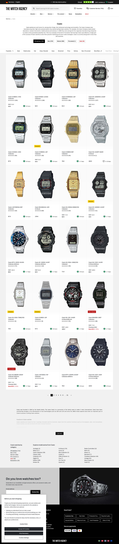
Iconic (60, 450)
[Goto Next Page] (71, 395)
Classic (35, 454)
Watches (8, 19)
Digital (35, 458)
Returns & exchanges (82, 520)
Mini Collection (63, 452)
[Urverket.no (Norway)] (108, 540)
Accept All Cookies (23, 529)
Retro (86, 450)
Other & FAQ (106, 520)
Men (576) (50, 41)
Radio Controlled (89, 448)
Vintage (86, 458)
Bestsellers (78, 14)
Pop (60, 458)
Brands (32, 14)
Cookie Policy (24, 524)
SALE (87, 14)
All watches (13, 451)
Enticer (35, 462)
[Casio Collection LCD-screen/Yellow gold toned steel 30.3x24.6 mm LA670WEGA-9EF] (19, 184)
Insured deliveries (70, 520)
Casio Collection (37, 452)
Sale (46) (82, 41)
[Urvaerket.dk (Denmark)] (102, 540)
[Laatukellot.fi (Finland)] (105, 540)
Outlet (60, 454)
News (70, 14)
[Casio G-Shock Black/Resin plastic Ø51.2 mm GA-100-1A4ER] (73, 295)
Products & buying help (94, 516)
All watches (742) (39, 41)
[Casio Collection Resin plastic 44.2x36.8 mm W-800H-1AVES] (46, 74)
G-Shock (61, 448)
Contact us (46, 513)
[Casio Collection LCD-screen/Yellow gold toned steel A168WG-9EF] (73, 129)
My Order (82, 516)
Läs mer (59, 433)
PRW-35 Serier (63, 456)
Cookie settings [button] (47, 524)
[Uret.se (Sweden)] (99, 540)
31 (67, 395)
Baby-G (35, 450)
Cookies (45, 522)
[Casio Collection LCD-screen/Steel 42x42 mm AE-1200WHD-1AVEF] (99, 74)
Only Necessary (23, 533)
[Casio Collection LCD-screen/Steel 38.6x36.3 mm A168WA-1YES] (19, 74)
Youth (86, 462)
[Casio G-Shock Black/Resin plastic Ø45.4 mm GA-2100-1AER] (99, 352)
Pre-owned (60, 14)
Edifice (35, 460)
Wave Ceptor (88, 460)
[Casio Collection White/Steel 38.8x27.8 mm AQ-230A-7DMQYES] (19, 295)
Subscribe (35, 492)
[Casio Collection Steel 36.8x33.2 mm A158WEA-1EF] (46, 129)
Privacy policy (47, 526)
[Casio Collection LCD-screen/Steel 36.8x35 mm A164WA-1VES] (19, 129)
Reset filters (109, 51)
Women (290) (60, 41)
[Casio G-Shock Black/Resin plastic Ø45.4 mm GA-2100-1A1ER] (99, 240)
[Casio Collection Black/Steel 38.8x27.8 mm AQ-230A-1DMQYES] (73, 240)
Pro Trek (61, 460)
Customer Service (70, 516)
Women (50, 14)
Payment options (106, 516)
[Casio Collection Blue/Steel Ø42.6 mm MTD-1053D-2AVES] (19, 240)
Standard (87, 454)
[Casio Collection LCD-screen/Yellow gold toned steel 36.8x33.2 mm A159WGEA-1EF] (73, 74)
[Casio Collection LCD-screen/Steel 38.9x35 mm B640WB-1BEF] (99, 295)
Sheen (86, 452)
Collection (36, 456)
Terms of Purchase (48, 528)
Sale (11, 458)
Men (41, 14)
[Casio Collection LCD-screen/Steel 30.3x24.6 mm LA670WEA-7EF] (46, 352)
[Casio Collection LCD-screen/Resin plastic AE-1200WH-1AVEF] (99, 184)
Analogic (35, 448)
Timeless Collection (90, 456)
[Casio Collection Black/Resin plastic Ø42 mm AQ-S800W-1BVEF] (19, 352)
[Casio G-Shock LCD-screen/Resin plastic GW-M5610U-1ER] (46, 184)
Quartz (61, 462)
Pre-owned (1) (72, 41)
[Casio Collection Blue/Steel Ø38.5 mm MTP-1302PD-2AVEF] (73, 352)
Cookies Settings (24, 537)
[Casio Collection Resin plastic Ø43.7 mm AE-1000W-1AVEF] (46, 240)
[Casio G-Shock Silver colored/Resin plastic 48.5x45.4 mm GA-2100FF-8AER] (99, 129)
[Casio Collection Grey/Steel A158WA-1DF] (46, 295)
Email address (10, 489)
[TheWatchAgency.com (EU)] (111, 540)
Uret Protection (94, 520)
